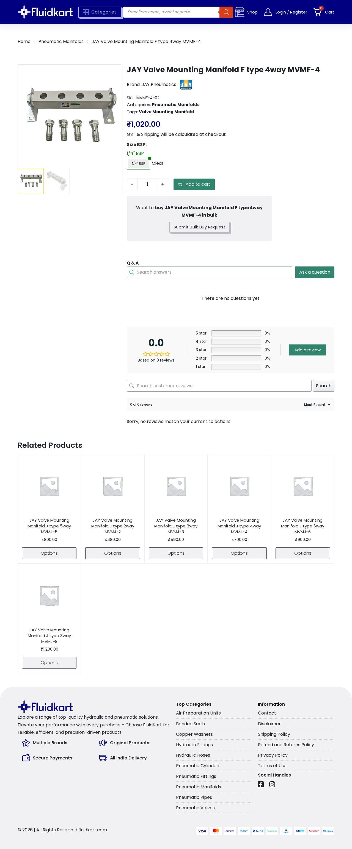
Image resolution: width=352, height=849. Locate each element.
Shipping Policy (274, 734)
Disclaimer (269, 724)
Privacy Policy (273, 755)
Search (323, 385)
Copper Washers (194, 734)
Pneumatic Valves (195, 808)
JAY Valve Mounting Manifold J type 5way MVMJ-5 (49, 526)
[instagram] (272, 784)
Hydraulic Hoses (193, 755)
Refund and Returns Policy (286, 745)
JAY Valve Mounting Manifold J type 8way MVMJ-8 (49, 635)
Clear (158, 163)
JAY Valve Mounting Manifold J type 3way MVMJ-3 (175, 526)
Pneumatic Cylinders (198, 765)
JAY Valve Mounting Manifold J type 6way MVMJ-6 (302, 526)
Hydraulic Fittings (194, 745)
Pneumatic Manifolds (61, 41)
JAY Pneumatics (159, 84)
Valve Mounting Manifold (166, 112)
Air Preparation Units (198, 713)
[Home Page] (45, 12)
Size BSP (136, 144)
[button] (113, 72)
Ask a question (314, 272)
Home (24, 41)
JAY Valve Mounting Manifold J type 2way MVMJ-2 (112, 526)
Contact (267, 713)
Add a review (307, 350)
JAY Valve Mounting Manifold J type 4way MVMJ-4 (239, 526)
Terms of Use (272, 765)
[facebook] (261, 784)
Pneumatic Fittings (196, 776)
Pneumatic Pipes (194, 797)
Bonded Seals (190, 724)
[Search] (226, 12)
